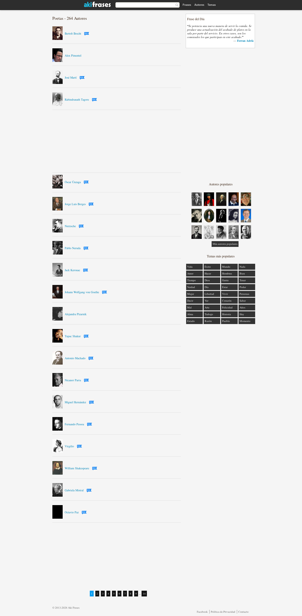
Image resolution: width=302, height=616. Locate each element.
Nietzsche (70, 226)
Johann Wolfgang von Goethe (82, 292)
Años (242, 307)
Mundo (226, 266)
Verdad (191, 287)
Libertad (209, 294)
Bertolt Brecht (73, 33)
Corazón (227, 300)
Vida (189, 266)
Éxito (208, 266)
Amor (190, 273)
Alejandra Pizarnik (75, 314)
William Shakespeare (77, 468)
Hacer (208, 273)
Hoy (242, 314)
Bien (242, 273)
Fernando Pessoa (74, 424)
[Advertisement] (116, 141)
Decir (190, 300)
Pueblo (226, 321)
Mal (189, 307)
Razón (208, 321)
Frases (187, 4)
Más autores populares (225, 243)
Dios (207, 280)
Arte (207, 307)
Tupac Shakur (73, 336)
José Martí (71, 77)
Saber (243, 300)
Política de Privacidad (223, 612)
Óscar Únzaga (73, 182)
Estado (191, 321)
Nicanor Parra (73, 380)
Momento (245, 321)
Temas (211, 4)
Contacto (243, 612)
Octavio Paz (72, 512)
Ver (206, 300)
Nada (242, 266)
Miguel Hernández (75, 402)
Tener (243, 280)
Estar (225, 287)
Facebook (202, 612)
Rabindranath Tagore (77, 99)
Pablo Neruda (73, 248)
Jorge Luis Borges (75, 204)
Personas (244, 294)
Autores (199, 4)
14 (144, 593)
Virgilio (69, 446)
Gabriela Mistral (74, 490)
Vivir (225, 294)
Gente (225, 280)
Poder (243, 287)
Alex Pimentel (73, 55)
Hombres (227, 273)
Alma (190, 314)
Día (207, 287)
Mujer (190, 294)
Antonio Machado (75, 358)
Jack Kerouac (72, 270)
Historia (226, 314)
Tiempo (191, 280)
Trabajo (209, 314)
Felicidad (227, 307)
